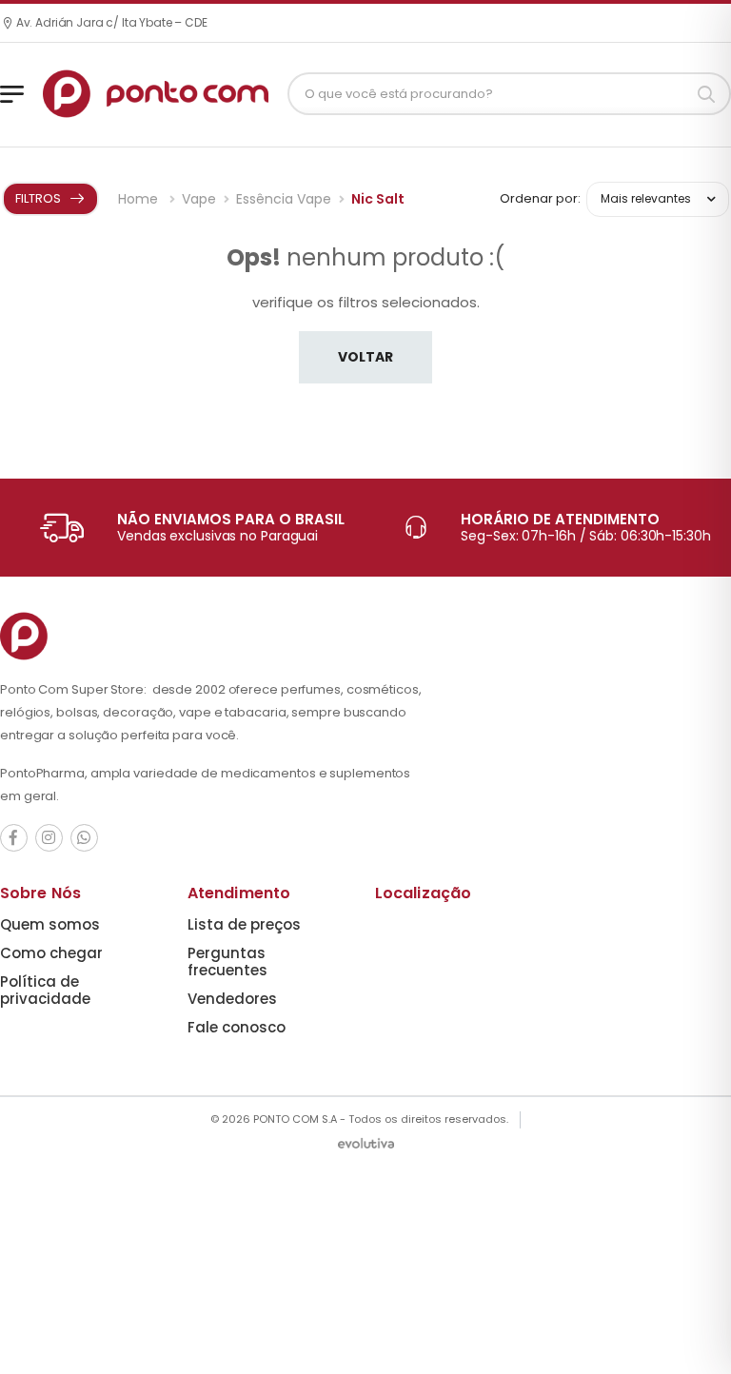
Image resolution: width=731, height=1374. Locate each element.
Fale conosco (237, 1027)
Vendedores (232, 999)
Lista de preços (244, 924)
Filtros (38, 198)
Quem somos (50, 924)
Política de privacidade (45, 990)
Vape (199, 198)
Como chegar (51, 953)
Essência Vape (283, 198)
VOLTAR (365, 356)
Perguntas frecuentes (227, 961)
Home (140, 198)
